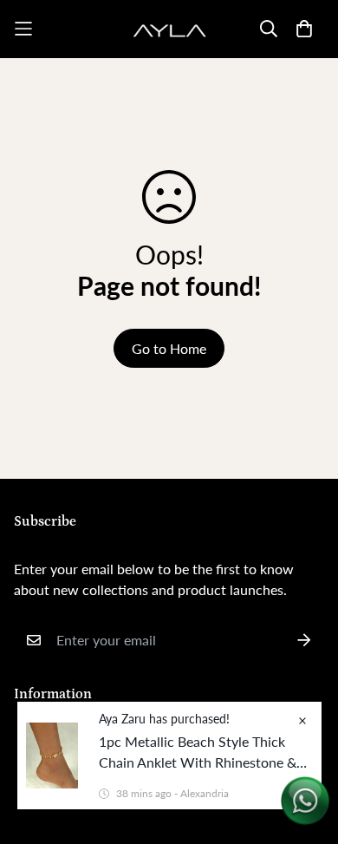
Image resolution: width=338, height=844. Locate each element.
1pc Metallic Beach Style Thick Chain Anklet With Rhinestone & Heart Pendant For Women (197, 753)
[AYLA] (169, 29)
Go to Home (169, 348)
